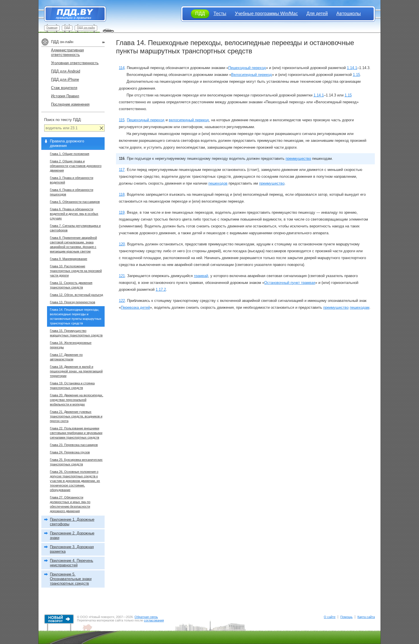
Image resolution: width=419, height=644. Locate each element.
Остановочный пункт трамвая (289, 282)
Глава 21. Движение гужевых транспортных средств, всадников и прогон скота (76, 416)
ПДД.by (72, 14)
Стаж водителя (64, 88)
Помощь (346, 617)
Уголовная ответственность (75, 63)
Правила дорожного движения (67, 143)
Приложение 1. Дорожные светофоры (72, 521)
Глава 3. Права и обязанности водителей (71, 180)
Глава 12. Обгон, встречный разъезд (76, 294)
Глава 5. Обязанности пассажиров (75, 201)
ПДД (67, 27)
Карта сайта (366, 617)
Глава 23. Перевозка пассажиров (74, 445)
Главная (51, 27)
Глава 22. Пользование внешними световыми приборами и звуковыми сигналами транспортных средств (76, 433)
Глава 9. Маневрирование (68, 259)
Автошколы (348, 13)
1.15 (356, 74)
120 (122, 244)
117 (122, 169)
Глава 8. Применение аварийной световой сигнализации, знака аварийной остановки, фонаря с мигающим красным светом (73, 244)
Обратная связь (146, 617)
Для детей (317, 13)
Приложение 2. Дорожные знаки (72, 535)
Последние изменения (70, 104)
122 (122, 300)
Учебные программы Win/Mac (266, 13)
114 (122, 68)
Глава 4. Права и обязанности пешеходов (71, 192)
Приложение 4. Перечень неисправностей (71, 562)
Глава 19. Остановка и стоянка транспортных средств (72, 385)
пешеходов (217, 183)
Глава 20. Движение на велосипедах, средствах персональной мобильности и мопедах (76, 399)
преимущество (298, 158)
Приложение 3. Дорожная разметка (72, 549)
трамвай (201, 276)
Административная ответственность (67, 52)
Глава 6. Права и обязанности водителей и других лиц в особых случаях (74, 213)
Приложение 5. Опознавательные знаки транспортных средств (70, 579)
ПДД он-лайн (86, 27)
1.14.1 (352, 68)
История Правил (65, 96)
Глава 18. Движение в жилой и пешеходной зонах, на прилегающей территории (76, 371)
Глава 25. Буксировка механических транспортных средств (76, 462)
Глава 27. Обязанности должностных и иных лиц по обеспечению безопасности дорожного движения (70, 504)
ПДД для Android (65, 71)
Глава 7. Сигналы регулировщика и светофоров (75, 228)
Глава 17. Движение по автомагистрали (66, 357)
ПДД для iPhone (65, 79)
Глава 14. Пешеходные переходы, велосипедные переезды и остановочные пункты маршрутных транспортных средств (75, 316)
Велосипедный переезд (251, 74)
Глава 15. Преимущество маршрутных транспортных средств (76, 333)
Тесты (219, 13)
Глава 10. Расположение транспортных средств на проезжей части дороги (76, 271)
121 (122, 276)
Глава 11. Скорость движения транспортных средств (71, 285)
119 (122, 212)
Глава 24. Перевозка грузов (70, 452)
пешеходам (359, 307)
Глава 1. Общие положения (69, 154)
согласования (154, 620)
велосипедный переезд (189, 120)
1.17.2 (161, 289)
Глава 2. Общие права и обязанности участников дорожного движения (75, 166)
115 (122, 120)
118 (122, 194)
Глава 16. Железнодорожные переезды (70, 345)
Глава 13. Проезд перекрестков (72, 302)
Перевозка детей (135, 307)
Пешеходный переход (247, 68)
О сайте (329, 617)
